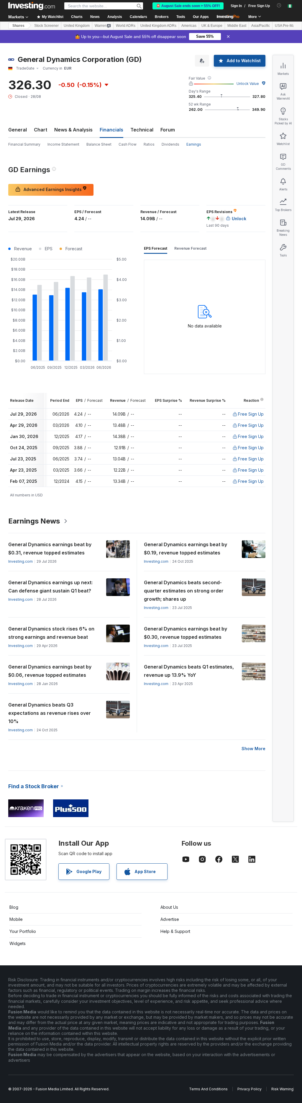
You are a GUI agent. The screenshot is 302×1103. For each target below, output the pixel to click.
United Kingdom (77, 26)
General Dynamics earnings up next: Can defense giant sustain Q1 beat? (50, 587)
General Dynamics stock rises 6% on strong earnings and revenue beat (51, 633)
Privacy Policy (249, 1089)
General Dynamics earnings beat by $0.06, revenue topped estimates (49, 671)
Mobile (16, 919)
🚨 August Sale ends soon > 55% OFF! (188, 6)
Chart (40, 130)
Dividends (170, 144)
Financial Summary (24, 144)
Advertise (169, 919)
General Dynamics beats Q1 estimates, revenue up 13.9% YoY (189, 671)
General (17, 130)
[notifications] (279, 5)
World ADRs (125, 26)
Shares (18, 26)
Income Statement (63, 144)
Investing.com (20, 561)
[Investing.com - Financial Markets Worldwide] (31, 6)
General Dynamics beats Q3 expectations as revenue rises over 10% (49, 713)
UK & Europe (211, 26)
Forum (167, 130)
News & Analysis (73, 130)
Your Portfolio (22, 931)
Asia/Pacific (260, 26)
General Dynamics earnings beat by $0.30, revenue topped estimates (185, 633)
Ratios (149, 144)
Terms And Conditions (208, 1089)
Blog (13, 907)
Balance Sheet (98, 144)
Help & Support (175, 931)
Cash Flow (128, 144)
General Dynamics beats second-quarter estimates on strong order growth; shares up (184, 591)
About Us (169, 907)
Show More (253, 748)
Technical (141, 130)
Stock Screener (46, 26)
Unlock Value (248, 83)
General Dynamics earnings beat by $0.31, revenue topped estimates (49, 548)
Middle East (236, 26)
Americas (188, 26)
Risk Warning (282, 1089)
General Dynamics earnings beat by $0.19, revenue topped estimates (185, 548)
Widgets (17, 943)
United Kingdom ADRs (158, 26)
